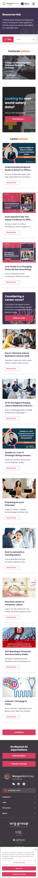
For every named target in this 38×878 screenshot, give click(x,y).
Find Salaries (17, 119)
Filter (9, 39)
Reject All (19, 868)
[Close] (35, 849)
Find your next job (19, 764)
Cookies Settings (19, 863)
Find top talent (19, 756)
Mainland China (14, 790)
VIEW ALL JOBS (19, 318)
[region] (19, 862)
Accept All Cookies (19, 874)
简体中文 (27, 4)
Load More (19, 732)
